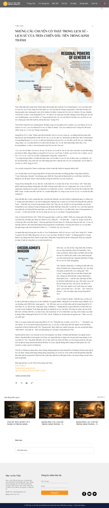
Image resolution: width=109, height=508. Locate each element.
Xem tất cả (101, 397)
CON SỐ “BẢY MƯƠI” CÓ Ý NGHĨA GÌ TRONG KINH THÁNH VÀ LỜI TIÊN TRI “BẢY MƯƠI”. (20, 423)
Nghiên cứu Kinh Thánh (23, 375)
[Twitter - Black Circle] (95, 494)
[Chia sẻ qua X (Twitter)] (21, 383)
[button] (44, 3)
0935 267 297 (15, 494)
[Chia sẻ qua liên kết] (32, 383)
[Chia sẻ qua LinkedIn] (27, 383)
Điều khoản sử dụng (66, 505)
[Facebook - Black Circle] (84, 494)
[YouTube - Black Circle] (89, 494)
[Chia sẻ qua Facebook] (16, 383)
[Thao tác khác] (92, 26)
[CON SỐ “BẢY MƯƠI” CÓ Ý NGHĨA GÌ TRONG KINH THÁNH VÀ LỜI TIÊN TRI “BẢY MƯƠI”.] (19, 409)
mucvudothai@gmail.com (18, 492)
